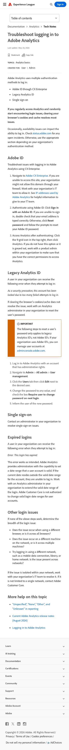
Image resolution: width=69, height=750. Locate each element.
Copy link (29, 55)
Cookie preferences (42, 736)
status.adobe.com (42, 133)
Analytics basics (23, 62)
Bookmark (15, 55)
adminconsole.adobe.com (31, 350)
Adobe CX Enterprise (37, 175)
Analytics (34, 26)
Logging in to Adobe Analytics (28, 627)
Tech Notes (50, 26)
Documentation (16, 26)
